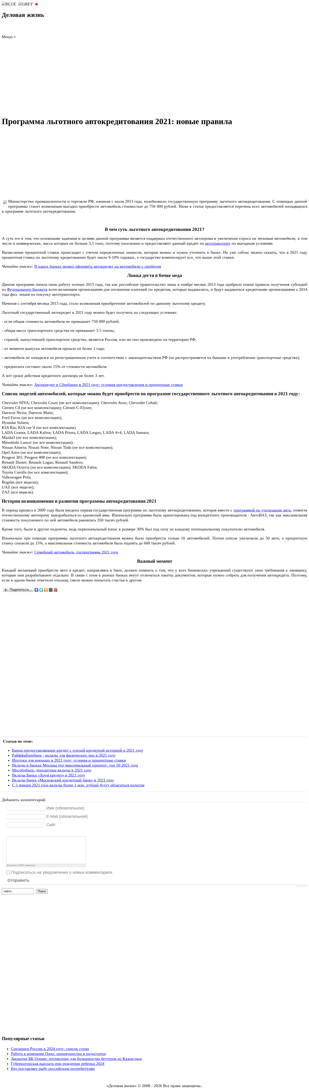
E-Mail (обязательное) (67, 816)
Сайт (51, 825)
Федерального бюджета (27, 289)
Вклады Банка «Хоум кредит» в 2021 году (48, 775)
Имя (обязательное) (65, 808)
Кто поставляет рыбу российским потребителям (53, 1068)
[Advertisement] (154, 79)
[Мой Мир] (50, 590)
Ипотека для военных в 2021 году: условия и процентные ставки (69, 760)
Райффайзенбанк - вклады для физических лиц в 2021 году (64, 755)
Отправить (18, 880)
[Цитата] (14, 832)
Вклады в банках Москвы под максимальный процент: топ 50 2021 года (75, 765)
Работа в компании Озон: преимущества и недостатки (58, 1053)
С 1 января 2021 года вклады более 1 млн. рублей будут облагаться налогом (78, 785)
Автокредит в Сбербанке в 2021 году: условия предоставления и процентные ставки (108, 384)
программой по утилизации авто (262, 510)
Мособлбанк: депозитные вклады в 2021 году (51, 770)
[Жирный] (9, 832)
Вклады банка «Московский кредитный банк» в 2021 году (63, 780)
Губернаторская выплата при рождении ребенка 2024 (57, 1063)
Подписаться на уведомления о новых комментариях (61, 872)
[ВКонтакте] (36, 590)
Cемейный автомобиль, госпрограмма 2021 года (76, 552)
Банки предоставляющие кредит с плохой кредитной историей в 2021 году (77, 750)
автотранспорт (218, 243)
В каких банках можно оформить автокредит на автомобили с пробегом (97, 266)
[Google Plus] (55, 590)
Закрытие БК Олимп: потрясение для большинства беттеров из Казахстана (76, 1058)
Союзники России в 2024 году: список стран (50, 1048)
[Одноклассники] (46, 590)
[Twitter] (41, 590)
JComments (301, 886)
